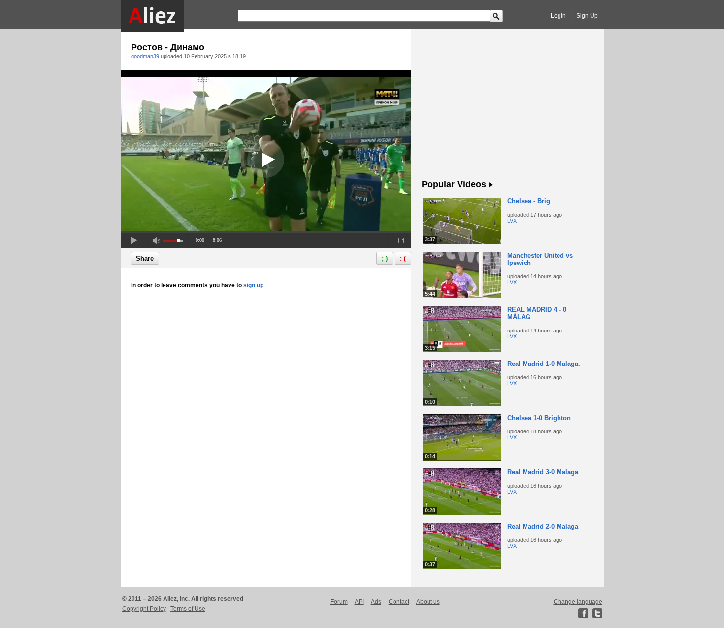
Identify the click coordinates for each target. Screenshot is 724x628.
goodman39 (145, 56)
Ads (376, 601)
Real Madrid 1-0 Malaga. (543, 363)
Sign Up (587, 15)
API (359, 601)
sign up (253, 285)
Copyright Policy (144, 608)
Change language (578, 601)
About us (428, 601)
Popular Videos (454, 184)
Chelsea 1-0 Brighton (539, 418)
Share (145, 258)
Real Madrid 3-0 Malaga (542, 472)
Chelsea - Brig (528, 201)
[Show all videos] (491, 185)
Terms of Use (187, 608)
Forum (339, 601)
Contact (399, 601)
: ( (403, 258)
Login (558, 15)
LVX (512, 221)
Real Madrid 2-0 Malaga (542, 526)
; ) (385, 258)
